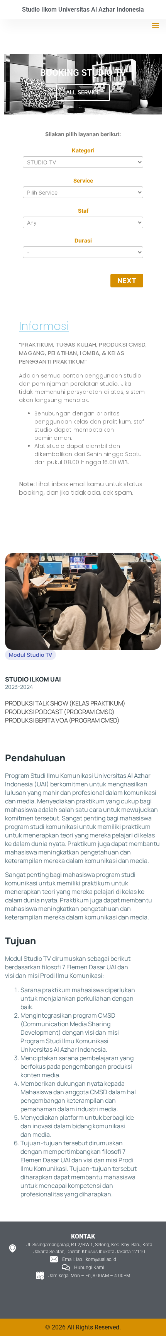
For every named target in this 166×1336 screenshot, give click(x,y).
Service (83, 180)
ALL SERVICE (83, 92)
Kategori (83, 150)
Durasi (83, 240)
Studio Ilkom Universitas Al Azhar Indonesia (83, 9)
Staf (83, 210)
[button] (155, 25)
